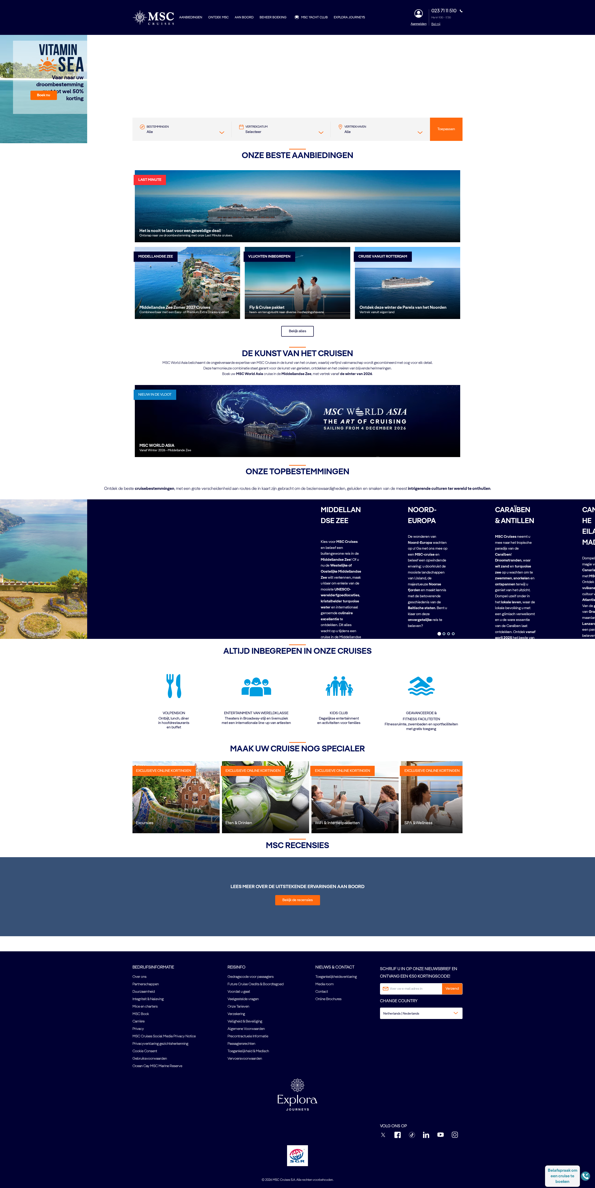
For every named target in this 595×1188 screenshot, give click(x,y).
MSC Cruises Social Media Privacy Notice (164, 1036)
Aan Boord (244, 17)
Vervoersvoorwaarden (245, 1059)
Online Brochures (328, 999)
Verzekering (236, 1014)
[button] (43, 95)
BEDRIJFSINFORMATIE (153, 967)
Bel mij (435, 24)
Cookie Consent (144, 1051)
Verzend (452, 989)
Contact (321, 992)
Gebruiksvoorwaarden (149, 1059)
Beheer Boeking (273, 17)
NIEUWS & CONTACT (334, 967)
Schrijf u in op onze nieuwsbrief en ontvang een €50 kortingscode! (418, 973)
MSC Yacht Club (314, 17)
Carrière (138, 1021)
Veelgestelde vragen (243, 999)
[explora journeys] (297, 1094)
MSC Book (140, 1014)
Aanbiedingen (190, 17)
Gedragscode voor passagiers (251, 977)
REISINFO (236, 967)
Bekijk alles (297, 331)
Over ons (139, 977)
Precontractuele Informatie (248, 1036)
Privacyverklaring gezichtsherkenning (160, 1044)
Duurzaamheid (143, 992)
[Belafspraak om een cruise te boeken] (585, 1176)
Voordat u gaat (239, 992)
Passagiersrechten (241, 1044)
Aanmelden (418, 24)
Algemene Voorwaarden (246, 1029)
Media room (324, 984)
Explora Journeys (349, 17)
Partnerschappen (145, 984)
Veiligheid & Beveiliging (245, 1021)
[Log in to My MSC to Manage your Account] (418, 13)
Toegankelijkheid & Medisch (248, 1051)
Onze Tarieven (238, 1007)
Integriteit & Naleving (148, 999)
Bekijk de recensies (297, 900)
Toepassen (446, 129)
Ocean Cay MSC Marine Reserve (157, 1066)
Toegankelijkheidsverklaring (336, 977)
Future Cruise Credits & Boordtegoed (256, 984)
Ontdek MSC (218, 17)
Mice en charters (145, 1007)
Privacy (138, 1029)
